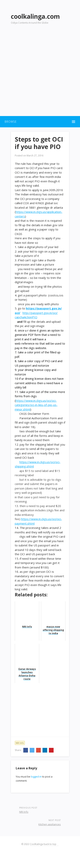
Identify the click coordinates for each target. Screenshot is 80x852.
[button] (40, 121)
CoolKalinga (36, 844)
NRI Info (20, 742)
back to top (50, 844)
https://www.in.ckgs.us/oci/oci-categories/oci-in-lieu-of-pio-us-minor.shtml (36, 405)
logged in (36, 776)
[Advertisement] (40, 72)
